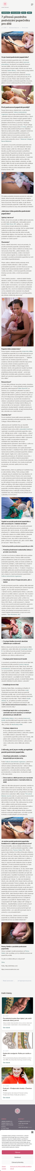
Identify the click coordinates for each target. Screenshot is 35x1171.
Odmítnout (17, 1157)
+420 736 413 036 (23, 1123)
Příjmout (17, 1152)
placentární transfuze (26, 429)
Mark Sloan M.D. (23, 388)
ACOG (28, 74)
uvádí (26, 690)
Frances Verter (17, 850)
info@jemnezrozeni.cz (24, 1121)
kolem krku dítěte (27, 351)
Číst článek (6, 1027)
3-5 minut (23, 127)
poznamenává (5, 668)
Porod (23, 12)
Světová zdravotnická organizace (11, 576)
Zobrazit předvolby (17, 1162)
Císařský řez (5, 12)
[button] (32, 1132)
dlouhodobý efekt (17, 724)
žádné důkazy (11, 70)
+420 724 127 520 (23, 1127)
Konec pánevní (16, 12)
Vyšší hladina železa (7, 718)
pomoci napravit (24, 664)
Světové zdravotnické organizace (15, 761)
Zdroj (3, 962)
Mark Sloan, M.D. (11, 224)
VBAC (29, 12)
